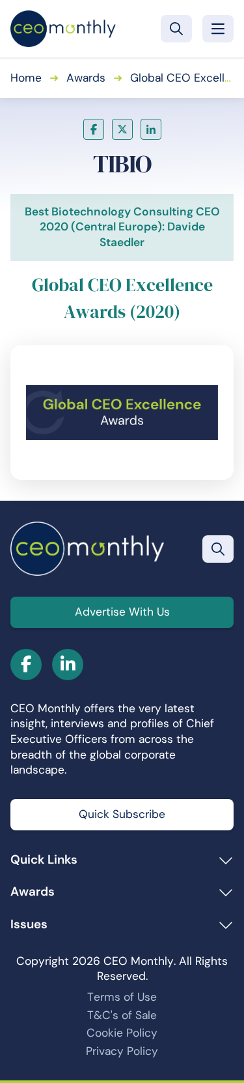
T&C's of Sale (122, 1015)
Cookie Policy (122, 1033)
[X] (122, 129)
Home (26, 78)
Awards (85, 78)
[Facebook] (93, 129)
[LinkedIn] (151, 129)
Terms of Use (122, 997)
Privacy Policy (122, 1051)
